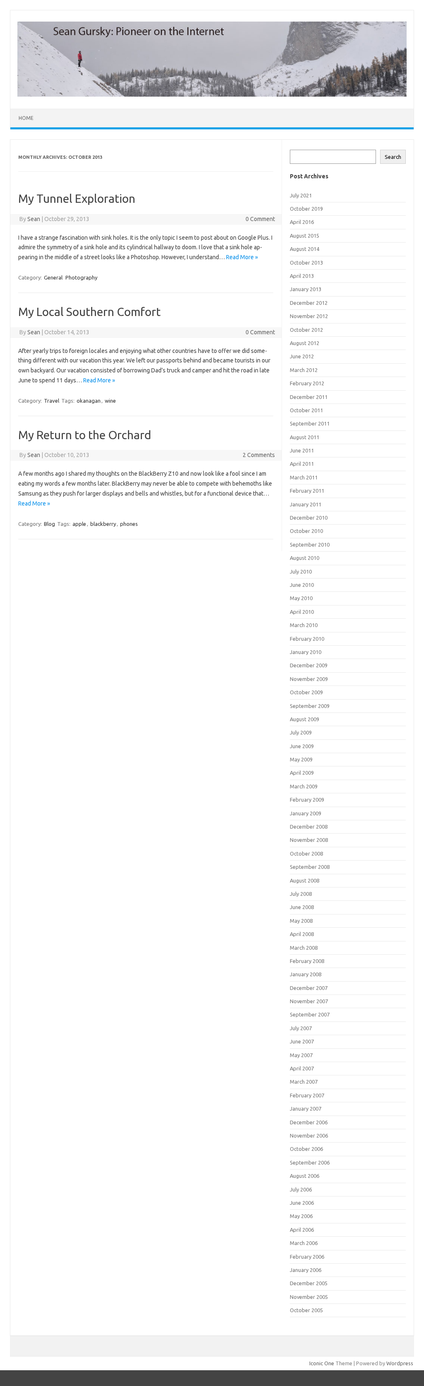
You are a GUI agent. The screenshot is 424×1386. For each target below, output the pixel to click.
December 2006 (309, 1122)
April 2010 (302, 612)
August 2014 (304, 249)
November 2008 (309, 840)
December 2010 (309, 517)
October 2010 (306, 531)
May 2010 (301, 598)
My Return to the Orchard (84, 434)
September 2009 (310, 706)
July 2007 (301, 1028)
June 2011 (302, 450)
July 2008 (301, 894)
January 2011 (305, 504)
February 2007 (307, 1095)
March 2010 (304, 625)
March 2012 (304, 370)
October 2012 (306, 330)
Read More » (242, 257)
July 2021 (301, 195)
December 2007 (309, 988)
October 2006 (306, 1149)
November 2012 (309, 316)
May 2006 (301, 1216)
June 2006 (302, 1203)
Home (26, 118)
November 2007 (309, 1001)
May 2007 (301, 1055)
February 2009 (307, 799)
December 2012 (309, 303)
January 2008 (305, 974)
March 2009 (304, 786)
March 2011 (304, 477)
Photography (81, 277)
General (53, 277)
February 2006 (307, 1257)
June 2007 (302, 1041)
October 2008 (306, 853)
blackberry (103, 524)
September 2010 (310, 544)
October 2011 (306, 410)
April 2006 (302, 1230)
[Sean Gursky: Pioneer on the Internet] (212, 94)
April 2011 (302, 464)
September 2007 (310, 1014)
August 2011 (304, 437)
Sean (33, 219)
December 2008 (309, 826)
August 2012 (304, 343)
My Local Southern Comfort (89, 311)
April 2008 (302, 934)
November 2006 (309, 1135)
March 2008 (304, 948)
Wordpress (399, 1363)
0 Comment (260, 219)
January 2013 (305, 289)
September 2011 (310, 423)
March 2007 (304, 1081)
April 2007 (302, 1068)
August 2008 (304, 880)
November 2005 (309, 1297)
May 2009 (301, 759)
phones (129, 524)
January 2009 (305, 813)
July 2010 (301, 571)
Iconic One (321, 1363)
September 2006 (310, 1162)
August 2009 (304, 719)
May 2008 (301, 921)
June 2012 (302, 356)
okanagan (89, 401)
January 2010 (305, 652)
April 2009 (302, 773)
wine (110, 401)
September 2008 (310, 867)
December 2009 (309, 665)
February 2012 (307, 383)
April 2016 (302, 222)
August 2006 (304, 1176)
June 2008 (302, 907)
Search (393, 157)
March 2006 (304, 1243)
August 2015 (304, 235)
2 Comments (259, 455)
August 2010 (304, 558)
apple (79, 524)
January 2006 (305, 1270)
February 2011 (307, 491)
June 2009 (302, 746)
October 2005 (306, 1310)
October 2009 (306, 692)
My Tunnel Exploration (76, 198)
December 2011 (309, 397)
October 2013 (306, 262)
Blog (49, 524)
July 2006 (301, 1189)
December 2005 (309, 1283)
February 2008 (307, 961)
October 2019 (306, 209)
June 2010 (302, 585)
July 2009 (301, 732)
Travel (51, 401)
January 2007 (305, 1108)
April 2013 (302, 276)
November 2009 (309, 679)
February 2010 (307, 639)
